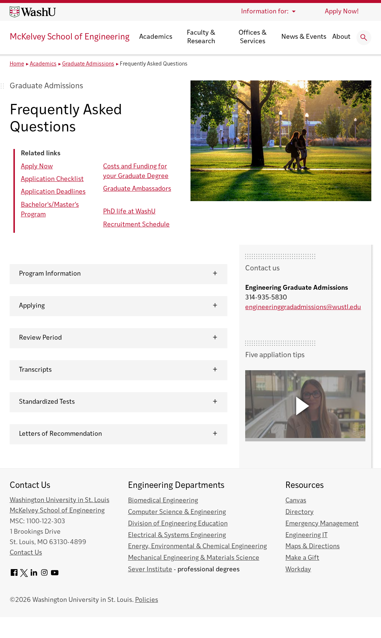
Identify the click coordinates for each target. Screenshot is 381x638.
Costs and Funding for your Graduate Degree (136, 172)
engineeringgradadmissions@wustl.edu (303, 307)
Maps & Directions (312, 546)
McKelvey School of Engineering (69, 37)
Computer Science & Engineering (177, 512)
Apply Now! (342, 12)
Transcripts (35, 370)
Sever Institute (150, 569)
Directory (299, 512)
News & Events (303, 37)
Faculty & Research (201, 37)
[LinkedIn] (33, 575)
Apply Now (37, 167)
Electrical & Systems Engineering (177, 535)
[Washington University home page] (33, 12)
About (341, 37)
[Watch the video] (305, 405)
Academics (155, 37)
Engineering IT (306, 535)
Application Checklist (52, 179)
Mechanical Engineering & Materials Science (193, 558)
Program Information (50, 274)
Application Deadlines (53, 192)
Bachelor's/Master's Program (50, 210)
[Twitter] (24, 575)
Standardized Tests (47, 402)
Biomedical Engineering (163, 501)
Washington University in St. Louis (59, 500)
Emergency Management (322, 524)
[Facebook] (14, 575)
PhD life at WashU (129, 212)
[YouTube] (54, 575)
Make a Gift (302, 558)
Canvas (295, 501)
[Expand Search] (363, 37)
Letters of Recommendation (60, 434)
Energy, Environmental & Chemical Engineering (197, 546)
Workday (298, 569)
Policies (146, 600)
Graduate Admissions (88, 64)
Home (17, 64)
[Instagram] (44, 575)
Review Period (40, 338)
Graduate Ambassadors (137, 189)
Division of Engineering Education (178, 524)
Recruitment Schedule (136, 225)
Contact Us (26, 553)
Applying (32, 306)
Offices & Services (252, 37)
